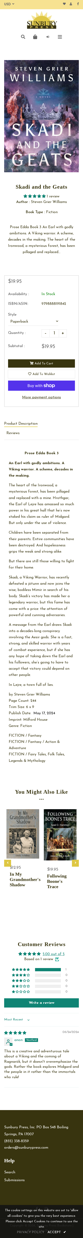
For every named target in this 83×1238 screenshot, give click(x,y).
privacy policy (30, 1232)
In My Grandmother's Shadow (23, 879)
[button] (35, 196)
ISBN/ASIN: (18, 304)
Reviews (13, 433)
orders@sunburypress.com (26, 1148)
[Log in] (47, 37)
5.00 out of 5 (54, 954)
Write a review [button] (41, 1003)
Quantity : (17, 333)
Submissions (14, 1180)
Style (12, 315)
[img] (15, 1033)
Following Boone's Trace (57, 881)
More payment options (41, 397)
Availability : (18, 294)
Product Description (21, 424)
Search (9, 1172)
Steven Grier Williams (32, 694)
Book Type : (35, 212)
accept (56, 1232)
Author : (23, 202)
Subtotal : (16, 346)
